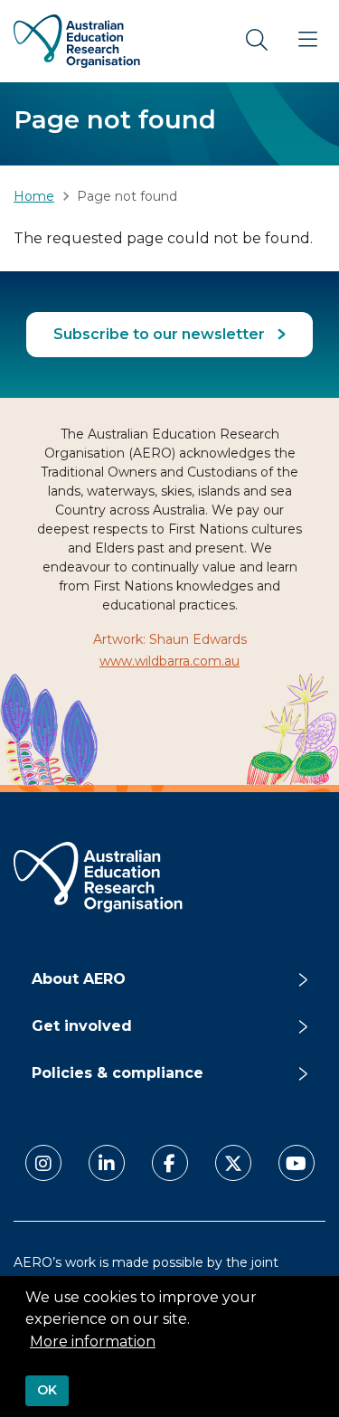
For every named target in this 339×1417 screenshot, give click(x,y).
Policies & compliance (117, 1073)
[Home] (77, 41)
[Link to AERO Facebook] (170, 1163)
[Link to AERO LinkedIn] (107, 1163)
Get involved (82, 1025)
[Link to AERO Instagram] (43, 1163)
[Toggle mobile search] (257, 40)
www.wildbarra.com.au (169, 661)
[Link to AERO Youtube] (296, 1163)
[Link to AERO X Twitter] (233, 1163)
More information (92, 1341)
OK (47, 1390)
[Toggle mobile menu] (307, 40)
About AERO (79, 978)
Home (34, 196)
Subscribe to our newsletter (160, 334)
